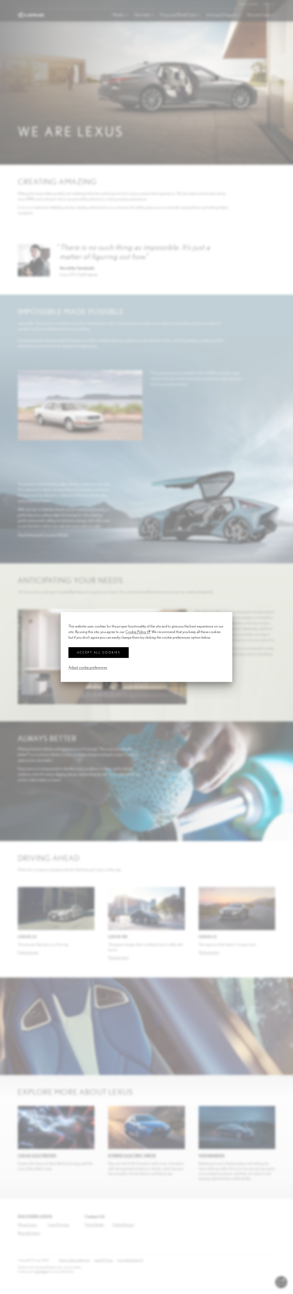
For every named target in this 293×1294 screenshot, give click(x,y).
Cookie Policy (135, 632)
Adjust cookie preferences (87, 668)
